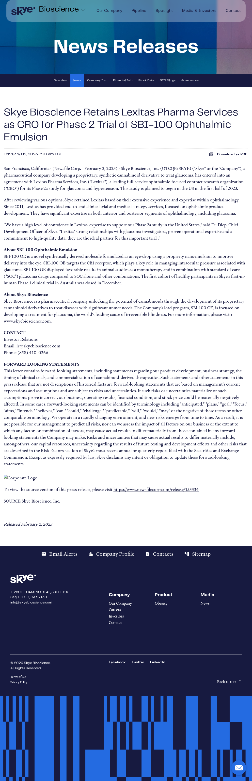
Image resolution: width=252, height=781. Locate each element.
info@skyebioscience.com (31, 602)
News (77, 80)
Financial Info (122, 80)
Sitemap (197, 554)
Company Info (97, 80)
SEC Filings (167, 80)
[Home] (23, 11)
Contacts (159, 554)
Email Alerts (59, 554)
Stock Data (146, 80)
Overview (60, 80)
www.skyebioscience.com (27, 321)
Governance (190, 80)
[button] (238, 767)
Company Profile (111, 554)
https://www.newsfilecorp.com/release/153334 (156, 489)
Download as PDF (232, 154)
